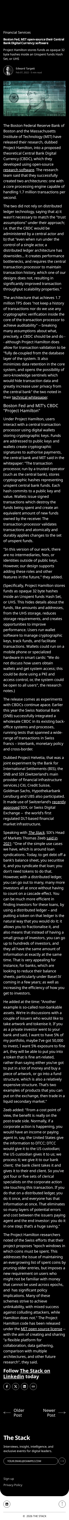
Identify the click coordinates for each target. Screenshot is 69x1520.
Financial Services (17, 32)
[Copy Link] (33, 1386)
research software (18, 169)
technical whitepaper (29, 397)
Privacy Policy (12, 1485)
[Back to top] (62, 1504)
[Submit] (62, 1461)
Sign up (8, 1479)
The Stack (36, 832)
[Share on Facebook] (6, 1386)
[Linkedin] (6, 1504)
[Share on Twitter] (15, 1386)
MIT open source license (41, 1328)
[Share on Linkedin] (24, 1386)
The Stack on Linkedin (26, 1373)
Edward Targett (25, 68)
